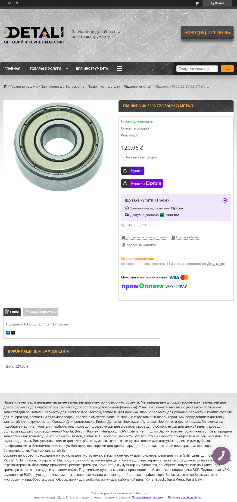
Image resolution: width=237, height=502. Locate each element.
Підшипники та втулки (103, 86)
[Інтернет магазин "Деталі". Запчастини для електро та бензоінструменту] (33, 34)
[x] (13, 333)
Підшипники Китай (138, 86)
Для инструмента (92, 68)
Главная (12, 68)
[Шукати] (227, 68)
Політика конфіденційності (185, 497)
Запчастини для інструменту (62, 86)
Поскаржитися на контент (149, 497)
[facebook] (8, 333)
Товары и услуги (45, 68)
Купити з (138, 183)
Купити (136, 171)
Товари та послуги (24, 86)
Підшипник (14, 324)
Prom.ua (140, 493)
